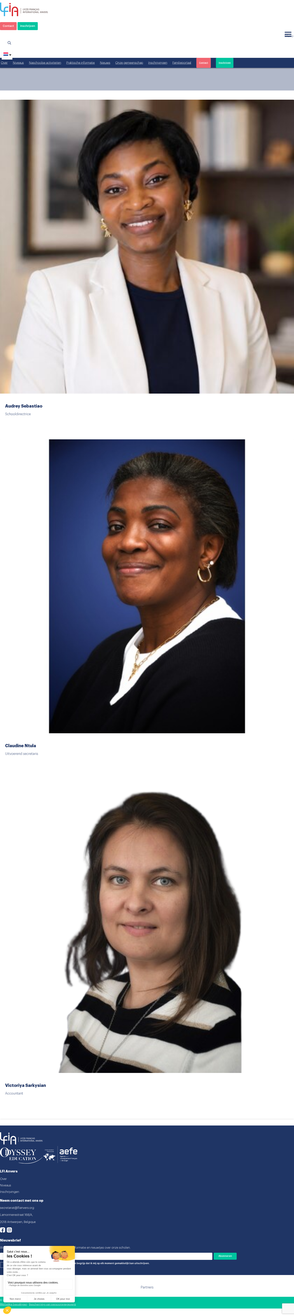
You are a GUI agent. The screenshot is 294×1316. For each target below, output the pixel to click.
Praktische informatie (80, 62)
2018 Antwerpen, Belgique (18, 1221)
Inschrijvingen (157, 62)
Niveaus (18, 62)
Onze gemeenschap (129, 62)
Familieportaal (181, 62)
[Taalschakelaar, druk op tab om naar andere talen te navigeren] (7, 55)
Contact (8, 26)
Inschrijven (27, 26)
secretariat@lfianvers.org (17, 1207)
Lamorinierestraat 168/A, (16, 1214)
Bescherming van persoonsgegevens (52, 1304)
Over (4, 62)
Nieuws (105, 62)
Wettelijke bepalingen (13, 1304)
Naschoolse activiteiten (45, 62)
